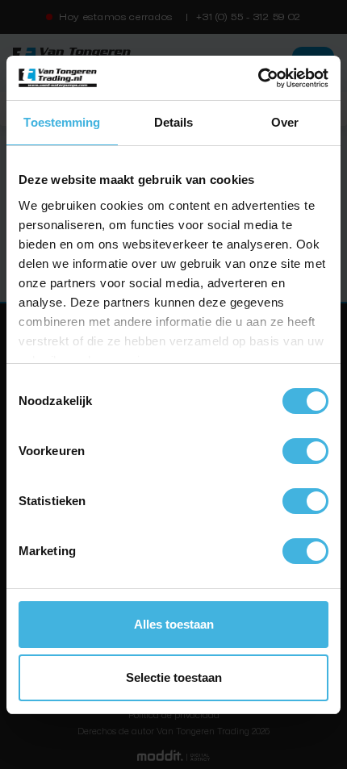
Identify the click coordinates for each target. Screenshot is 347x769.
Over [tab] (285, 122)
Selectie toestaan (174, 677)
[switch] (305, 451)
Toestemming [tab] (61, 122)
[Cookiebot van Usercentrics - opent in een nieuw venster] (257, 78)
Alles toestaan (174, 624)
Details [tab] (174, 122)
